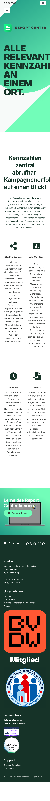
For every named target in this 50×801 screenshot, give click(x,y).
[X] (13, 543)
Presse (7, 606)
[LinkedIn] (18, 543)
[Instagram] (9, 543)
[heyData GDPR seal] (11, 739)
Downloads (9, 768)
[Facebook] (5, 543)
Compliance (9, 599)
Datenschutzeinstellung (14, 723)
